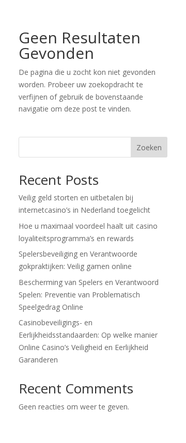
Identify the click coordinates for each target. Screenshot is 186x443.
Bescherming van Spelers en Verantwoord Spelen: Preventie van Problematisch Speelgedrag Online (89, 294)
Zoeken (149, 147)
